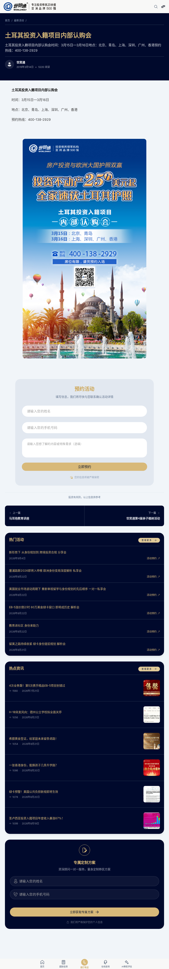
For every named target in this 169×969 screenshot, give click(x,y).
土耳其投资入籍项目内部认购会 (48, 35)
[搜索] (156, 6)
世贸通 (20, 62)
